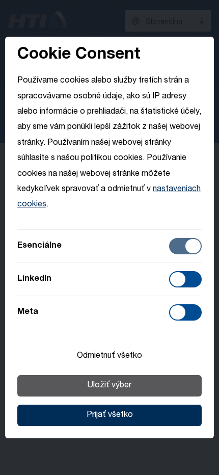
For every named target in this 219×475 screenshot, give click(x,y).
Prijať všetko (110, 415)
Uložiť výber (109, 386)
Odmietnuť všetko (109, 356)
